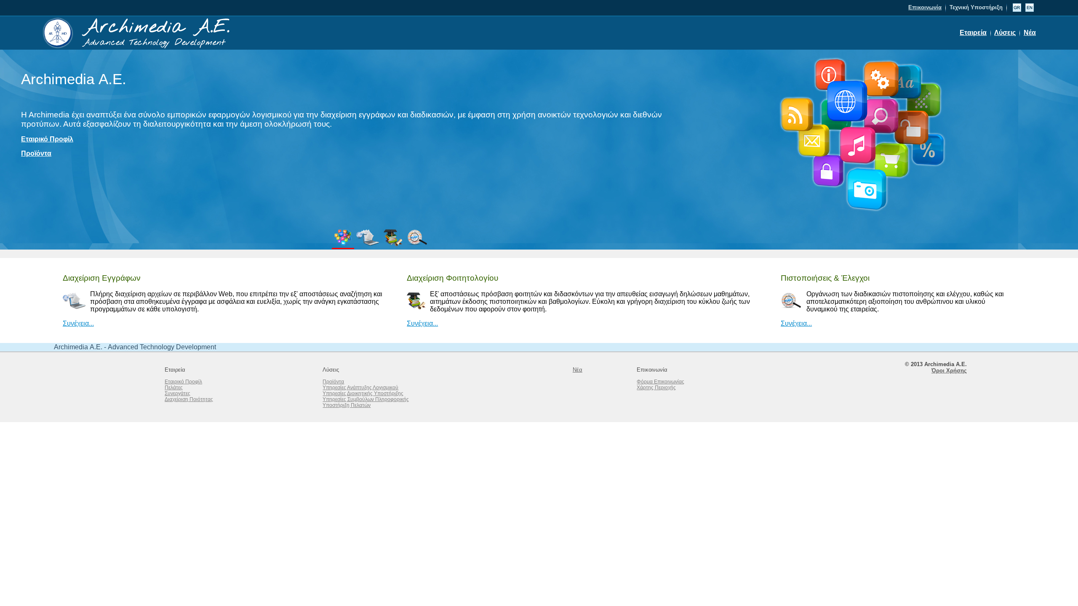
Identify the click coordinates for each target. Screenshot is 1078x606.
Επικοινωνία (925, 7)
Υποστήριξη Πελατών (347, 405)
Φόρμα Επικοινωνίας (660, 382)
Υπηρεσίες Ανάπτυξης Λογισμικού (360, 388)
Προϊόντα (36, 153)
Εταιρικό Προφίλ (47, 139)
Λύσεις (1005, 32)
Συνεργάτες (177, 393)
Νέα (1030, 32)
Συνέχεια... (78, 323)
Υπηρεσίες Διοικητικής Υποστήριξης (363, 393)
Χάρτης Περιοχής (656, 388)
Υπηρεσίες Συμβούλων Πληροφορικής (366, 399)
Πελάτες (174, 388)
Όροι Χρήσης (949, 370)
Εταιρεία (973, 32)
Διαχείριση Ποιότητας (189, 399)
